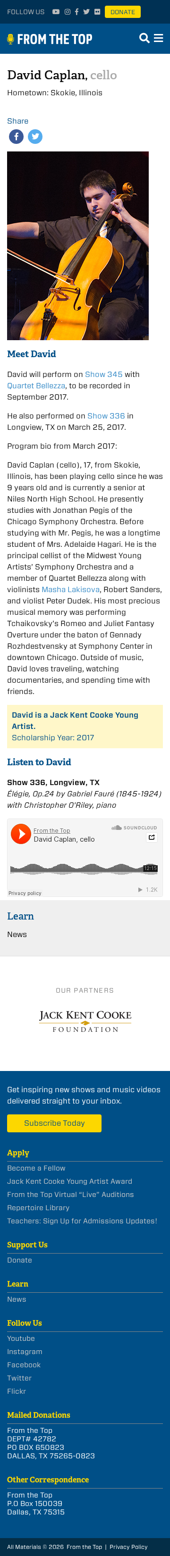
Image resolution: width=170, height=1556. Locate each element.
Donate (122, 12)
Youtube (21, 1338)
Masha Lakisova (71, 589)
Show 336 (106, 415)
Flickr (16, 1391)
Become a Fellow (36, 1168)
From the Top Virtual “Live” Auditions (70, 1194)
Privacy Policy (129, 1546)
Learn (20, 916)
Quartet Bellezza (36, 385)
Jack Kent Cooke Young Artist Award (69, 1181)
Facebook (24, 1365)
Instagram (24, 1351)
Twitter (19, 1378)
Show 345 (104, 374)
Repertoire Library (38, 1208)
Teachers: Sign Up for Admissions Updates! (82, 1221)
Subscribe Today (54, 1123)
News (17, 934)
